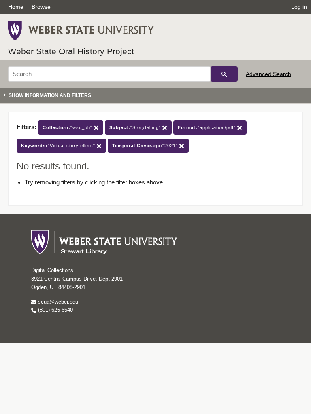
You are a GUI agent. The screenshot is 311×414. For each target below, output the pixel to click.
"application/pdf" (207, 127)
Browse (41, 7)
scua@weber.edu (57, 302)
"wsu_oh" (68, 127)
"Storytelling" (135, 127)
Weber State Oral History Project (71, 51)
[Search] (224, 74)
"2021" (145, 145)
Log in (299, 7)
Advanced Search (268, 74)
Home (15, 7)
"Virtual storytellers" (59, 145)
